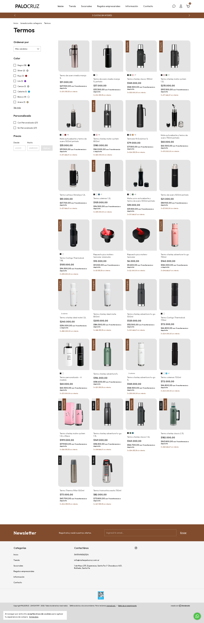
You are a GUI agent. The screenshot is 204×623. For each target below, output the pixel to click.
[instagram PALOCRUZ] (136, 548)
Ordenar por (21, 42)
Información (132, 6)
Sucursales (86, 6)
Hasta (30, 142)
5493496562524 (81, 554)
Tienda (72, 6)
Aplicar (46, 148)
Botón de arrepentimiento (127, 606)
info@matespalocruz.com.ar (86, 560)
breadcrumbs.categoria (31, 23)
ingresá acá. (111, 606)
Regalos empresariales (108, 6)
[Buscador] (173, 7)
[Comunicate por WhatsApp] (197, 616)
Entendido (33, 617)
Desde (16, 142)
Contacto (148, 6)
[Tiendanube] (180, 606)
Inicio (61, 6)
